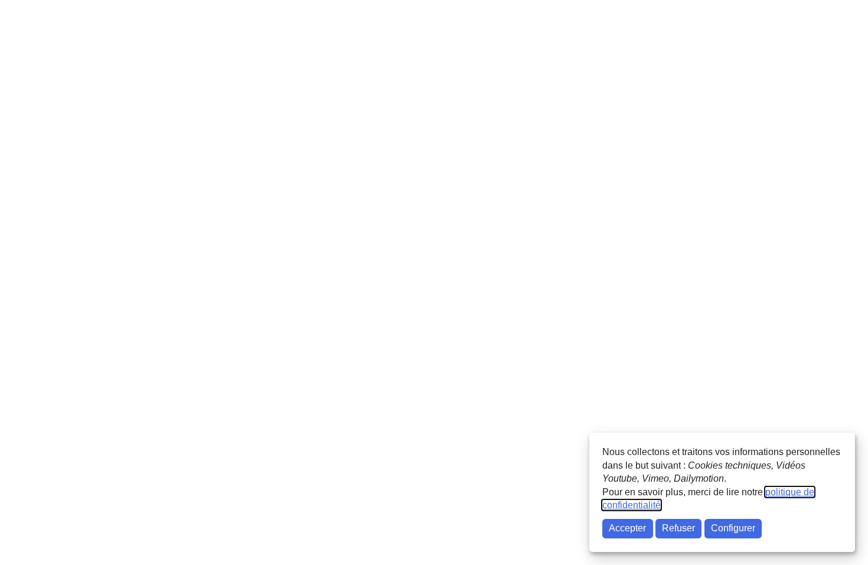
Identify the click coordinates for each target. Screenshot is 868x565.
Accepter (627, 528)
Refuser (678, 528)
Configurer (733, 528)
